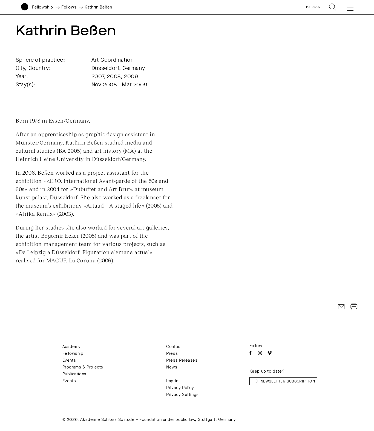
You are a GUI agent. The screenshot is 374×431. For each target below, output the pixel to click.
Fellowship (42, 7)
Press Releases (181, 360)
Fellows (68, 7)
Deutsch (313, 7)
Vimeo (269, 353)
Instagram (260, 353)
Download (354, 307)
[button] (346, 7)
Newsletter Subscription (288, 381)
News (171, 367)
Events (69, 360)
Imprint (173, 381)
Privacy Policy (180, 387)
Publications (74, 374)
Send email (341, 307)
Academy (71, 346)
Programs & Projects (82, 367)
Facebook (250, 353)
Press (172, 353)
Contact (174, 346)
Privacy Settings (182, 394)
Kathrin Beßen (98, 7)
